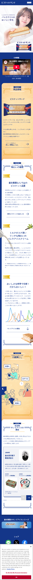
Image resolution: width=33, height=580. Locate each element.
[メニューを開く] (29, 3)
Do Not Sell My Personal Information (16, 572)
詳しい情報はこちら (12, 144)
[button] (23, 497)
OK (16, 577)
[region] (16, 562)
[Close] (31, 547)
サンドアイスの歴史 (13, 328)
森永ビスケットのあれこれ (15, 214)
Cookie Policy (11, 569)
